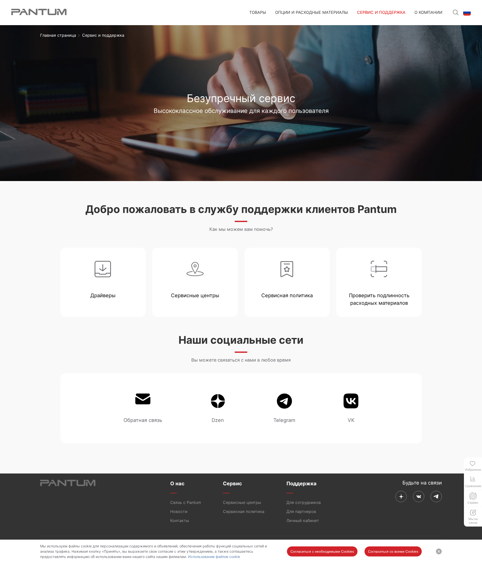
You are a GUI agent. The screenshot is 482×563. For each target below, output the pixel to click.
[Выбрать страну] (467, 13)
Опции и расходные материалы (311, 12)
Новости (179, 511)
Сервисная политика (243, 511)
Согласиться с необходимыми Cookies (322, 551)
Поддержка (301, 484)
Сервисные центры (242, 502)
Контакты (179, 520)
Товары (257, 12)
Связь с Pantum (185, 502)
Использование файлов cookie (214, 556)
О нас (177, 484)
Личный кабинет (302, 520)
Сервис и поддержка (381, 12)
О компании (428, 12)
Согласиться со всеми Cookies (393, 551)
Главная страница (58, 35)
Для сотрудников (303, 502)
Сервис (232, 484)
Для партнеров (301, 511)
